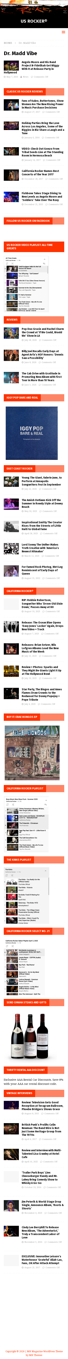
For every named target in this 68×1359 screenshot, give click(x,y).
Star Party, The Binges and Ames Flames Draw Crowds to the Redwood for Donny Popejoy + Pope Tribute (42, 694)
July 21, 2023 (30, 656)
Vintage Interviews (19, 1093)
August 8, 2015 (31, 1113)
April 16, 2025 (31, 1161)
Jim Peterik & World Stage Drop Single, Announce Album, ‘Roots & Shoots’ (43, 1205)
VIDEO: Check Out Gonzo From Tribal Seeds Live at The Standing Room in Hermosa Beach (42, 152)
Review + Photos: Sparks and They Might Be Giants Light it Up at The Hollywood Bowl (41, 671)
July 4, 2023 (30, 704)
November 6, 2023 (33, 1213)
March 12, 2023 (31, 556)
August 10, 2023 (32, 611)
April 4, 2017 (30, 1139)
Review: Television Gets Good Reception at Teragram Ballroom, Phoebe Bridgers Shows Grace (42, 1106)
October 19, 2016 (32, 1187)
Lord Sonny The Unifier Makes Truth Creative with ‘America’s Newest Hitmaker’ (40, 548)
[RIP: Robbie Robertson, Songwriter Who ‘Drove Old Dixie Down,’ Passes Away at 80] (11, 604)
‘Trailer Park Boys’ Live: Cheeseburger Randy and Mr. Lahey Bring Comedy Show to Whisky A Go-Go (40, 1178)
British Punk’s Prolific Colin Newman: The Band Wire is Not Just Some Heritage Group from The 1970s (41, 1130)
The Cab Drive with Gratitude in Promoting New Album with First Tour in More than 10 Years (42, 377)
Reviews (12, 319)
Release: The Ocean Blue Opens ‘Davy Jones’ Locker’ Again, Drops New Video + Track (42, 626)
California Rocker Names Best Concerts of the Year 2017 (40, 172)
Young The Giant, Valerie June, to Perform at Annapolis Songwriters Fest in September (42, 481)
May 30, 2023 (30, 511)
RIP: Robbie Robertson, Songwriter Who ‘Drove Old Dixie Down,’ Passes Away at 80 (42, 604)
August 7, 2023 (31, 634)
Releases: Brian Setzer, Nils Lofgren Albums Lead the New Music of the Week (40, 648)
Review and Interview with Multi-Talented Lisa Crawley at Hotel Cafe (42, 1154)
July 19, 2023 (30, 678)
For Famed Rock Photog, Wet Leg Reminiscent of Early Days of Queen (42, 570)
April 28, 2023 (31, 533)
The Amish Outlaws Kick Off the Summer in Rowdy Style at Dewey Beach (42, 504)
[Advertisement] (34, 1316)
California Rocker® (20, 591)
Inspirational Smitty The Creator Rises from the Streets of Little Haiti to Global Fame (42, 526)
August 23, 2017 (32, 1267)
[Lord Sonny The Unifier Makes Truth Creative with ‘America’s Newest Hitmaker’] (11, 548)
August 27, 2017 (32, 112)
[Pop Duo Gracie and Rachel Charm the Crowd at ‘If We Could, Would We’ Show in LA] (11, 333)
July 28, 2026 (30, 340)
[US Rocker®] (34, 11)
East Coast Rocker (19, 468)
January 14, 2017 (32, 160)
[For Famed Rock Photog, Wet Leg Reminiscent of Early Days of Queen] (11, 571)
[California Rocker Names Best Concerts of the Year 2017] (11, 175)
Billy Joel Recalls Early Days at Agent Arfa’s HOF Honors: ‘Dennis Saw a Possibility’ (42, 355)
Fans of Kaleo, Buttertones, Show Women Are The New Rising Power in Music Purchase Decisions (42, 104)
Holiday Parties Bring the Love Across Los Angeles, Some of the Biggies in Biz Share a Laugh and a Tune (43, 128)
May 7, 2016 (12, 77)
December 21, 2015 (33, 204)
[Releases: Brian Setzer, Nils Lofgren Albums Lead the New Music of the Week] (11, 649)
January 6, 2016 (31, 137)
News (26, 77)
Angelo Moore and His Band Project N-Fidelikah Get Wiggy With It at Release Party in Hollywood (31, 67)
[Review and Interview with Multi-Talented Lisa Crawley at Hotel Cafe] (11, 1154)
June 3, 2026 (30, 385)
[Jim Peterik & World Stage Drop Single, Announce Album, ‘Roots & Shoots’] (11, 1205)
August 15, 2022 (32, 578)
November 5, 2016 (33, 1242)
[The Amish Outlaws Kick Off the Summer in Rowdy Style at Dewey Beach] (11, 504)
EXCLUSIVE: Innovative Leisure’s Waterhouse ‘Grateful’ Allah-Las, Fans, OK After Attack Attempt (42, 1260)
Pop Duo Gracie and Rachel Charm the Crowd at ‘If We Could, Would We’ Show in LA (43, 332)
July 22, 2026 (30, 489)
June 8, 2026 (30, 362)
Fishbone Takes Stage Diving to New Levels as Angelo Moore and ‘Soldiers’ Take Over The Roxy (42, 197)
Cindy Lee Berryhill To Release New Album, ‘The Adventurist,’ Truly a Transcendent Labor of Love (40, 1232)
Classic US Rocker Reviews (25, 91)
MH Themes (35, 1355)
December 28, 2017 (33, 179)
